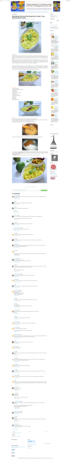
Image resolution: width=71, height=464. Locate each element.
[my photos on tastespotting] (54, 151)
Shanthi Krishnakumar (17, 411)
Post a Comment (15, 429)
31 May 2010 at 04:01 (17, 377)
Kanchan (15, 393)
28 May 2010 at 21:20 (17, 247)
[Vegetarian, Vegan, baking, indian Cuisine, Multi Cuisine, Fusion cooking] (19, 447)
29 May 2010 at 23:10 (17, 331)
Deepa (15, 303)
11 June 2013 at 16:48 (17, 427)
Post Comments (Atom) (19, 432)
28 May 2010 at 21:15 (17, 241)
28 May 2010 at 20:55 (17, 230)
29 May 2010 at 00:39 (17, 287)
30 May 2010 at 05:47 (17, 343)
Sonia (14, 298)
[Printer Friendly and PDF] (44, 190)
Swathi (15, 250)
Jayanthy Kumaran (16, 290)
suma (14, 316)
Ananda (15, 364)
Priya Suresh (16, 327)
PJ (14, 380)
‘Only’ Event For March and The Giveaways (57, 45)
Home (30, 431)
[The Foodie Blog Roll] (47, 443)
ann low (15, 233)
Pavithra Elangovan (17, 334)
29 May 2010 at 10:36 (17, 307)
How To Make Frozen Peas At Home (56, 62)
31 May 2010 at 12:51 (17, 398)
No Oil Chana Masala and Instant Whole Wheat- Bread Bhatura (56, 37)
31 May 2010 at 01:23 (17, 372)
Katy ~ (15, 369)
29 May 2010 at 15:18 (17, 324)
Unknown (15, 279)
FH (14, 201)
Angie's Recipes (16, 258)
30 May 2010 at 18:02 (17, 361)
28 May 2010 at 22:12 (17, 276)
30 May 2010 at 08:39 (17, 348)
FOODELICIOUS (53, 28)
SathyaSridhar (16, 195)
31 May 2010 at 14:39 (17, 408)
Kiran (15, 222)
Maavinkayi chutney (38, 57)
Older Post (46, 431)
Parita (15, 351)
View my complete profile (53, 25)
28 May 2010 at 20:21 (17, 219)
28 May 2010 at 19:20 (17, 198)
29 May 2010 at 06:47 (17, 295)
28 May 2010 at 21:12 (17, 235)
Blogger (52, 458)
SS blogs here (16, 215)
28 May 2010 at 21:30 (17, 255)
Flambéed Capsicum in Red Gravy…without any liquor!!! (56, 116)
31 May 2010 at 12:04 (17, 390)
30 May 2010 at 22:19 (17, 366)
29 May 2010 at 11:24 (17, 313)
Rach (14, 238)
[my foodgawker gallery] (55, 160)
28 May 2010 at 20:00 (17, 212)
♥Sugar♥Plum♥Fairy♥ (17, 401)
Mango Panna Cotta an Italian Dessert (56, 107)
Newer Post (13, 431)
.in (31, 441)
